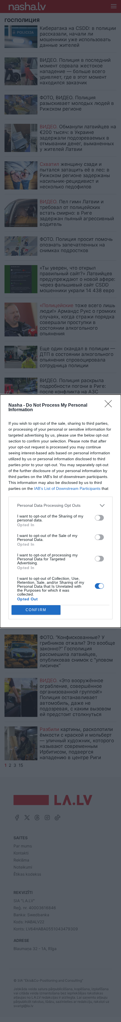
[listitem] (60, 505)
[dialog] (60, 511)
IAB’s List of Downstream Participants (67, 488)
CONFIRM (36, 610)
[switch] (99, 518)
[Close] (110, 405)
